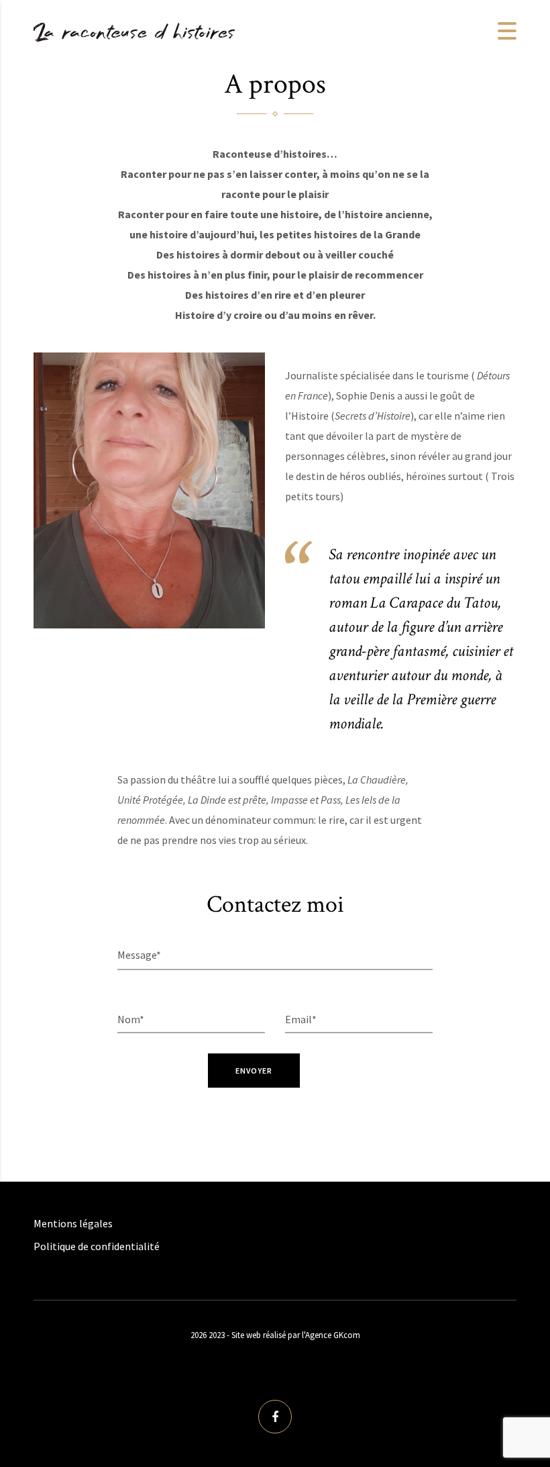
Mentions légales (73, 1223)
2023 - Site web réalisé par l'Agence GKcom (284, 1335)
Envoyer (254, 1071)
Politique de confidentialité (97, 1246)
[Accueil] (134, 29)
